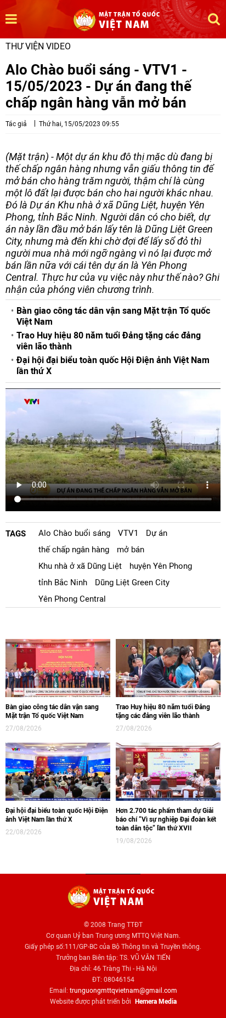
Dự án (156, 533)
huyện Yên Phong (160, 566)
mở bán (130, 550)
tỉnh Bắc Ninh (62, 582)
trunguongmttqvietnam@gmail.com (123, 990)
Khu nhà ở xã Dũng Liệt (80, 566)
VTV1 (128, 533)
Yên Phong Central (72, 599)
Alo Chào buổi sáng (74, 533)
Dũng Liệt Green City (132, 582)
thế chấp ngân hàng (73, 550)
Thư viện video (38, 46)
